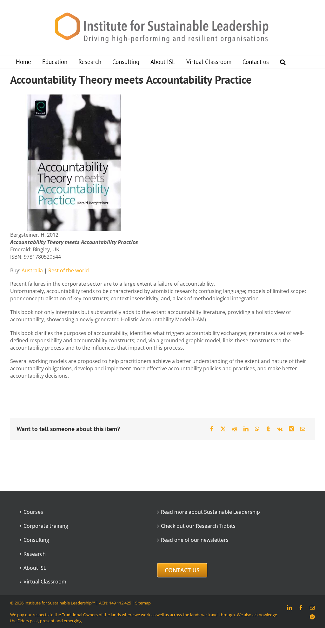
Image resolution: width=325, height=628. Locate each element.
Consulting (36, 539)
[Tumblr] (268, 429)
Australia (32, 270)
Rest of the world (68, 270)
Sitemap (143, 603)
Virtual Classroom (44, 581)
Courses (33, 511)
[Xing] (291, 429)
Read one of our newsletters (195, 539)
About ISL (34, 567)
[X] (223, 429)
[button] (282, 61)
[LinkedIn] (246, 429)
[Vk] (280, 429)
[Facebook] (211, 429)
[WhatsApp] (257, 429)
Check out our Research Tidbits (198, 525)
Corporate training (45, 525)
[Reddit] (234, 429)
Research (34, 553)
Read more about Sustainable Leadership (210, 511)
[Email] (302, 429)
